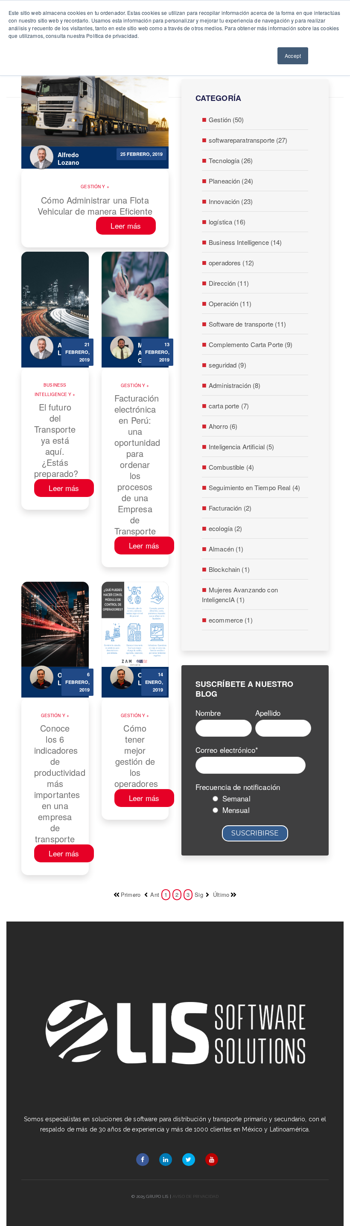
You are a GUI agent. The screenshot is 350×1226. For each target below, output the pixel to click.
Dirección (229, 283)
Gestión (91, 186)
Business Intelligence (51, 389)
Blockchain (229, 569)
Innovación (231, 201)
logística (227, 221)
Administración (234, 385)
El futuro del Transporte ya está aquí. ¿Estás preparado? (55, 440)
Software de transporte (247, 323)
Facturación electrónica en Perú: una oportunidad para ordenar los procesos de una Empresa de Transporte (135, 465)
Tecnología (231, 160)
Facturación (230, 507)
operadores (231, 262)
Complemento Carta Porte (251, 344)
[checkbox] (253, 805)
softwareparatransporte (248, 139)
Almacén (226, 548)
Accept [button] (293, 55)
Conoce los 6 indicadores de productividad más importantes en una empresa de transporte (55, 783)
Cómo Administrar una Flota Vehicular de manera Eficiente (95, 206)
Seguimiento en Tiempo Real (254, 487)
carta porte (229, 405)
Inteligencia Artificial (241, 446)
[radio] (262, 799)
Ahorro (223, 426)
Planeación (231, 180)
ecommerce (231, 619)
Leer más (126, 225)
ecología (225, 528)
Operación (230, 303)
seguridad (227, 364)
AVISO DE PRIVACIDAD (195, 1196)
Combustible (231, 466)
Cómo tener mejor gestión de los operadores (135, 756)
